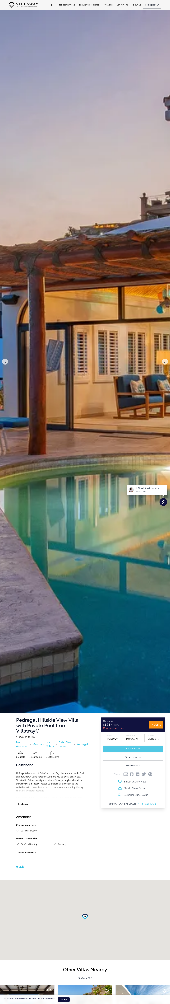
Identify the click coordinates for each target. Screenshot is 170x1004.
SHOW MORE (85, 978)
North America (21, 744)
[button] (5, 362)
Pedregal (82, 744)
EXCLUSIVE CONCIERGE (89, 5)
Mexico (37, 744)
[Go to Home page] (24, 5)
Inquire (156, 724)
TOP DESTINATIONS (67, 5)
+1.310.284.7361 (148, 803)
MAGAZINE (108, 5)
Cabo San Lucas (65, 744)
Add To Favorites (135, 757)
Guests (151, 735)
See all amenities (26, 852)
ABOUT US (136, 5)
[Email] (126, 774)
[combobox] (154, 739)
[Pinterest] (150, 774)
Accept (64, 999)
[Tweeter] (144, 774)
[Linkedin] (138, 774)
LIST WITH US (122, 5)
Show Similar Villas (133, 765)
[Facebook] (132, 774)
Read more (23, 804)
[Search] (52, 5)
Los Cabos (50, 744)
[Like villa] (49, 991)
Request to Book (133, 749)
